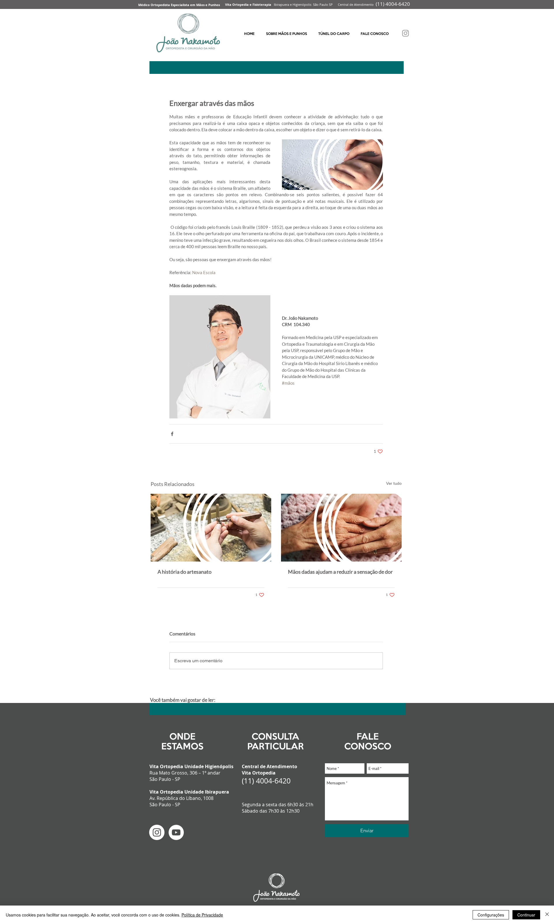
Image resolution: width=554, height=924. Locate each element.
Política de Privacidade (202, 915)
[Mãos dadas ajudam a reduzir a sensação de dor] (341, 528)
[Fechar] (547, 914)
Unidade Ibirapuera (206, 792)
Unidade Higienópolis (208, 766)
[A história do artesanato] (211, 528)
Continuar (526, 915)
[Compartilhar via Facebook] (172, 434)
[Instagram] (405, 33)
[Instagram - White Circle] (156, 832)
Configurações (491, 915)
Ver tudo (394, 483)
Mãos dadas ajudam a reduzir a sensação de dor (340, 571)
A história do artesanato (185, 571)
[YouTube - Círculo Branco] (176, 832)
